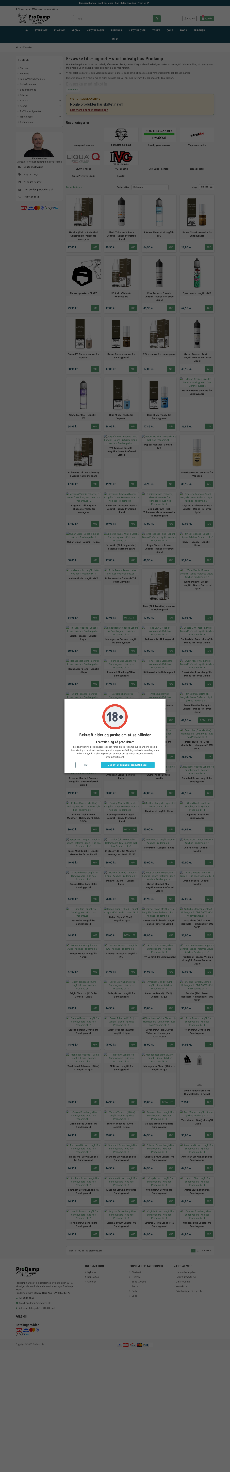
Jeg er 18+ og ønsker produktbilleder (127, 764)
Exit (86, 765)
